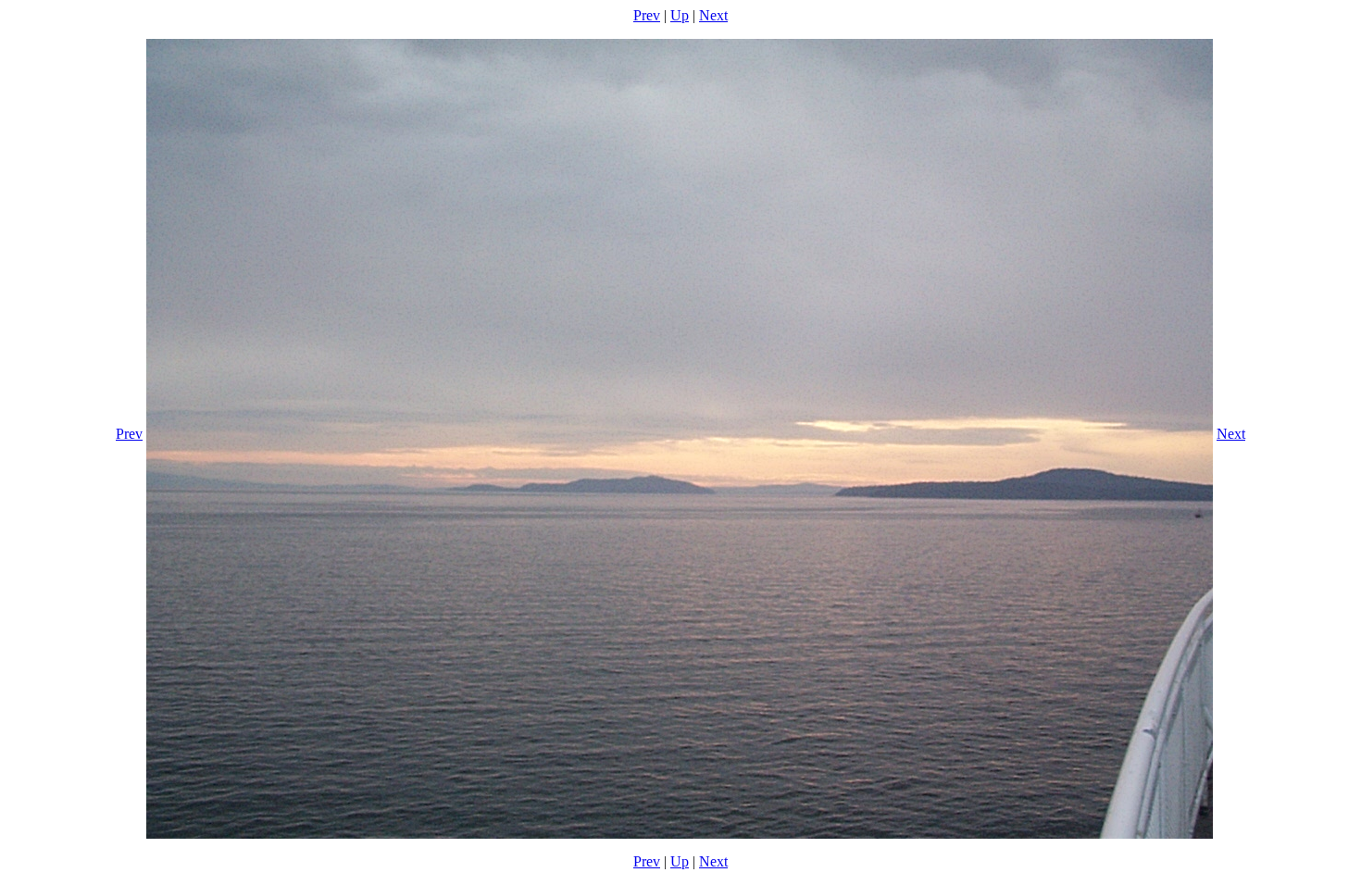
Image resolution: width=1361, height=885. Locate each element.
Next (713, 15)
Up (679, 15)
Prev (646, 15)
